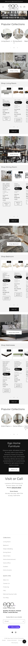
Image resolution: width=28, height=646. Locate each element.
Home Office (17, 426)
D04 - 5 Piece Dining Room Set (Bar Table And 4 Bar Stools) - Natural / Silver (6, 186)
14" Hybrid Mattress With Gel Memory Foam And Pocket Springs (18, 364)
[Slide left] (10, 47)
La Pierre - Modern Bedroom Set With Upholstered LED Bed (6, 276)
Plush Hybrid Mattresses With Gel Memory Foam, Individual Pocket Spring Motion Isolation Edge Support (6, 367)
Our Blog (6, 597)
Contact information (12, 640)
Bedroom (6, 545)
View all (14, 131)
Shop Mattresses (14, 332)
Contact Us (6, 583)
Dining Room (17, 41)
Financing (6, 587)
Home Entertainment (9, 559)
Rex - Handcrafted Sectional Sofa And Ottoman (6, 101)
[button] (3, 7)
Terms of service (22, 640)
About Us (14, 469)
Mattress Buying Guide (10, 594)
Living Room (5, 41)
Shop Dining (14, 154)
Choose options (18, 120)
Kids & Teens (5, 426)
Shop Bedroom (14, 244)
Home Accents (7, 570)
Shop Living (14, 70)
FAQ (4, 590)
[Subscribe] (23, 621)
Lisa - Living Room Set (17, 100)
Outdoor (5, 566)
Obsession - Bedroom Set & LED (17, 274)
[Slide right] (17, 47)
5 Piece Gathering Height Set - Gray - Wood (17, 185)
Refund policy (15, 642)
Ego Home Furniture (13, 638)
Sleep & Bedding (8, 549)
